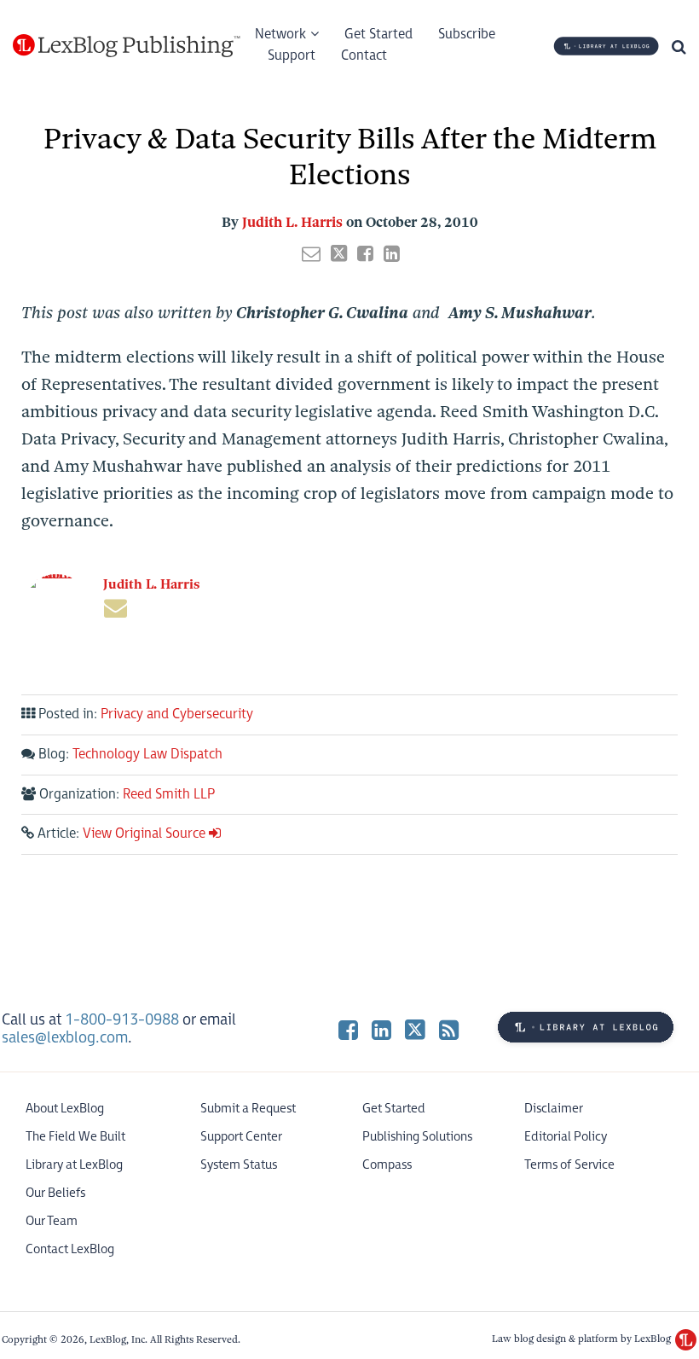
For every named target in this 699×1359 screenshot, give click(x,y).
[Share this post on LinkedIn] (392, 253)
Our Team (52, 1221)
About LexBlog (65, 1109)
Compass (387, 1165)
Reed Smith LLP (169, 795)
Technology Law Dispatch (147, 754)
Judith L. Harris (292, 222)
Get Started (378, 34)
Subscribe (466, 34)
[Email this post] (311, 253)
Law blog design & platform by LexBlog (582, 1338)
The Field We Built (75, 1137)
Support (291, 56)
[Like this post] (365, 253)
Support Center (241, 1137)
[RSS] (449, 1029)
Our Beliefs (55, 1193)
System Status (238, 1165)
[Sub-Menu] (312, 35)
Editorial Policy (565, 1137)
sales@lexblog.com (65, 1038)
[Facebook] (348, 1029)
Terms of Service (569, 1165)
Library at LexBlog (74, 1165)
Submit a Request (248, 1109)
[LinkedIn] (381, 1029)
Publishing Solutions (417, 1137)
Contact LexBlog (70, 1249)
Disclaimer (553, 1109)
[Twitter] (415, 1029)
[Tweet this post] (339, 253)
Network (280, 34)
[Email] (115, 608)
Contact (364, 56)
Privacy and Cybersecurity (177, 714)
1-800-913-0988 (122, 1020)
